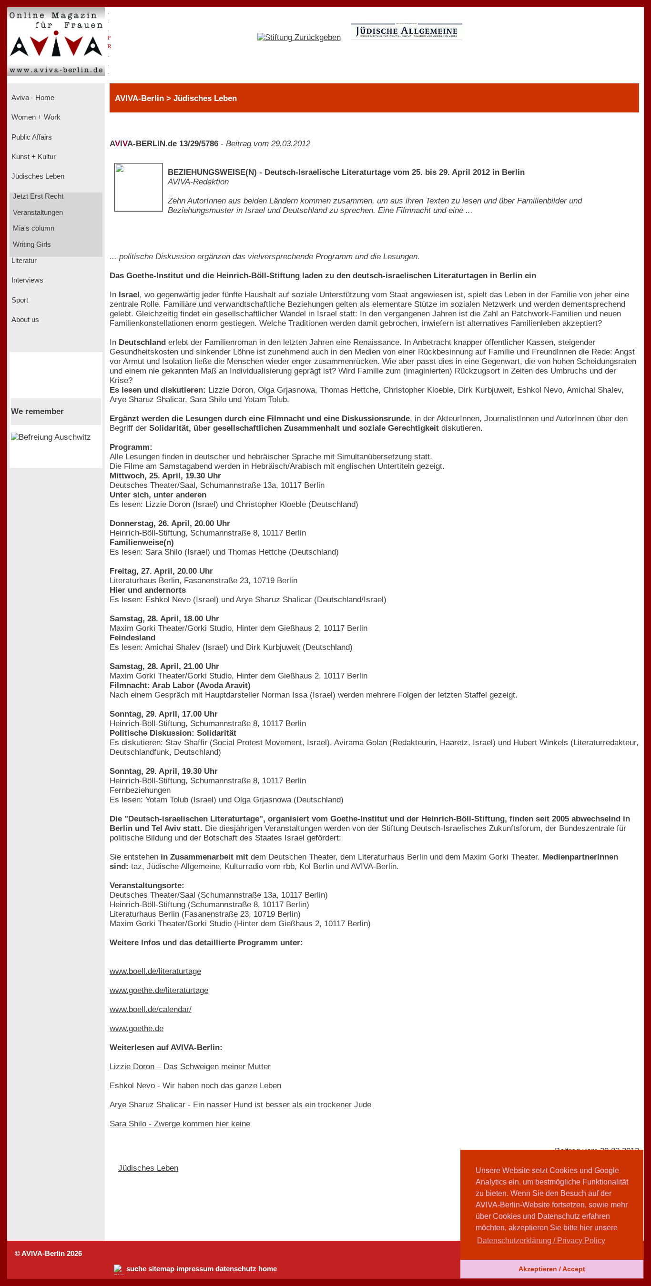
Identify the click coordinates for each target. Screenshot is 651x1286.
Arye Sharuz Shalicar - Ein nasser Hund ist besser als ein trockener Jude (240, 1104)
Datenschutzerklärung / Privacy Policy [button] (541, 1240)
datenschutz (235, 1269)
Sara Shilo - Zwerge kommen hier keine (180, 1123)
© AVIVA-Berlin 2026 (48, 1253)
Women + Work (35, 117)
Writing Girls (31, 244)
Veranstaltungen (37, 212)
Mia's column (32, 228)
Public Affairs (31, 137)
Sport (19, 300)
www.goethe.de (136, 1028)
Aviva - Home (32, 97)
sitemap (161, 1269)
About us (24, 320)
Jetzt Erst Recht (37, 196)
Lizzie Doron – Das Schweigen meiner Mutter (190, 1066)
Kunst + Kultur (33, 157)
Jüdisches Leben (37, 176)
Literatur (23, 260)
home (267, 1269)
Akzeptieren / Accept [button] (552, 1269)
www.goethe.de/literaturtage (159, 990)
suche (136, 1269)
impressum (195, 1269)
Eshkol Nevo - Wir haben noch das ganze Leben (195, 1085)
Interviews (26, 280)
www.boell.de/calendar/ (151, 1009)
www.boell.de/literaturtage (155, 971)
